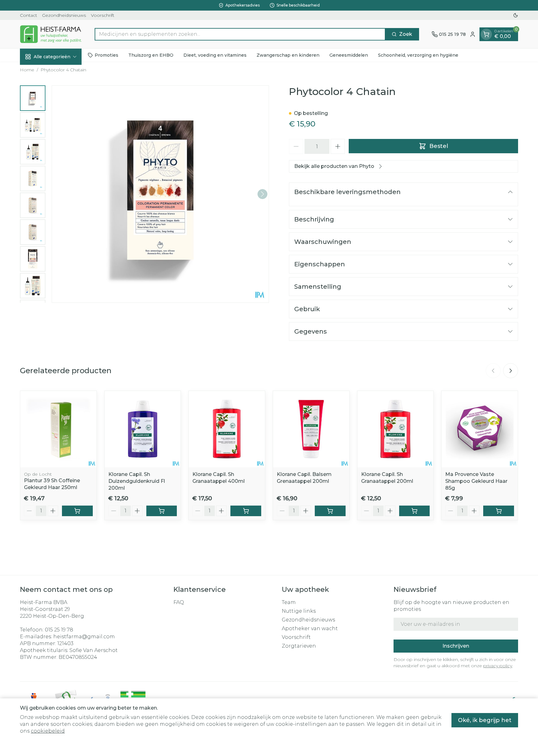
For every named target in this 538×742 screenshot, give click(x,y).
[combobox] (240, 34)
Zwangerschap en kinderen (288, 55)
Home (27, 70)
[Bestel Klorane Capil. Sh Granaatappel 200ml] (414, 511)
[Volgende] (262, 194)
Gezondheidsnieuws (64, 15)
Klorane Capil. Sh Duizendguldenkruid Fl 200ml (136, 481)
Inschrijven (455, 646)
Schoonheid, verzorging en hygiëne (418, 55)
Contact (28, 15)
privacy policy (497, 665)
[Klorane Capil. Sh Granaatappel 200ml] (395, 429)
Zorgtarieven (299, 646)
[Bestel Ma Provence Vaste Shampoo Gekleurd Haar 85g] (498, 511)
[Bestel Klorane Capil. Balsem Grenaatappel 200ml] (330, 511)
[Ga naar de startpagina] (51, 34)
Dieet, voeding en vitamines (215, 55)
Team (289, 602)
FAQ (178, 602)
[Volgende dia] (510, 370)
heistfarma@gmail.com (84, 637)
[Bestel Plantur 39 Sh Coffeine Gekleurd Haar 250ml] (77, 511)
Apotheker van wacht (310, 628)
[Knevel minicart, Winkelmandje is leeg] (486, 34)
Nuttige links (299, 611)
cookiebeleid (48, 731)
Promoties (106, 55)
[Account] (473, 34)
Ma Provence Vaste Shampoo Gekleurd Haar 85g (476, 481)
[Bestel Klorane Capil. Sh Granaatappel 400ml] (245, 511)
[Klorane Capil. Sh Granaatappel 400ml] (227, 429)
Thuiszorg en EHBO (150, 55)
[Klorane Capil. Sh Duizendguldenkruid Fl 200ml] (143, 429)
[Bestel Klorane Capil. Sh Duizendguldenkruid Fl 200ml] (161, 511)
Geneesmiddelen (348, 55)
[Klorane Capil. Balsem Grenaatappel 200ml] (311, 429)
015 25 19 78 (59, 630)
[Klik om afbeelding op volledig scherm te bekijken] (160, 194)
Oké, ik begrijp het (485, 720)
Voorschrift (102, 15)
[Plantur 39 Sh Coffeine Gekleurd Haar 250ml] (58, 429)
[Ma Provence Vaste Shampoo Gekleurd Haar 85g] (479, 429)
